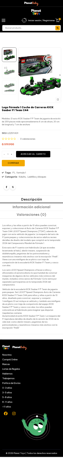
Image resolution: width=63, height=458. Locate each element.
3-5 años (7, 392)
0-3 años (7, 387)
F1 (14, 172)
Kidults (22, 176)
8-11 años (7, 402)
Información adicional (31, 207)
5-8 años (7, 397)
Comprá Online (10, 359)
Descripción (31, 199)
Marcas (6, 364)
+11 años (6, 406)
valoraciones (27, 139)
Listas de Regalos (11, 369)
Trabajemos (8, 378)
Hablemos (7, 373)
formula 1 (21, 172)
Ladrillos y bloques (37, 176)
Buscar (57, 28)
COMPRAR (13, 163)
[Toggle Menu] (4, 20)
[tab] (31, 199)
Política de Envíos (11, 383)
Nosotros (7, 354)
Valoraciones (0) (31, 214)
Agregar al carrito (33, 154)
